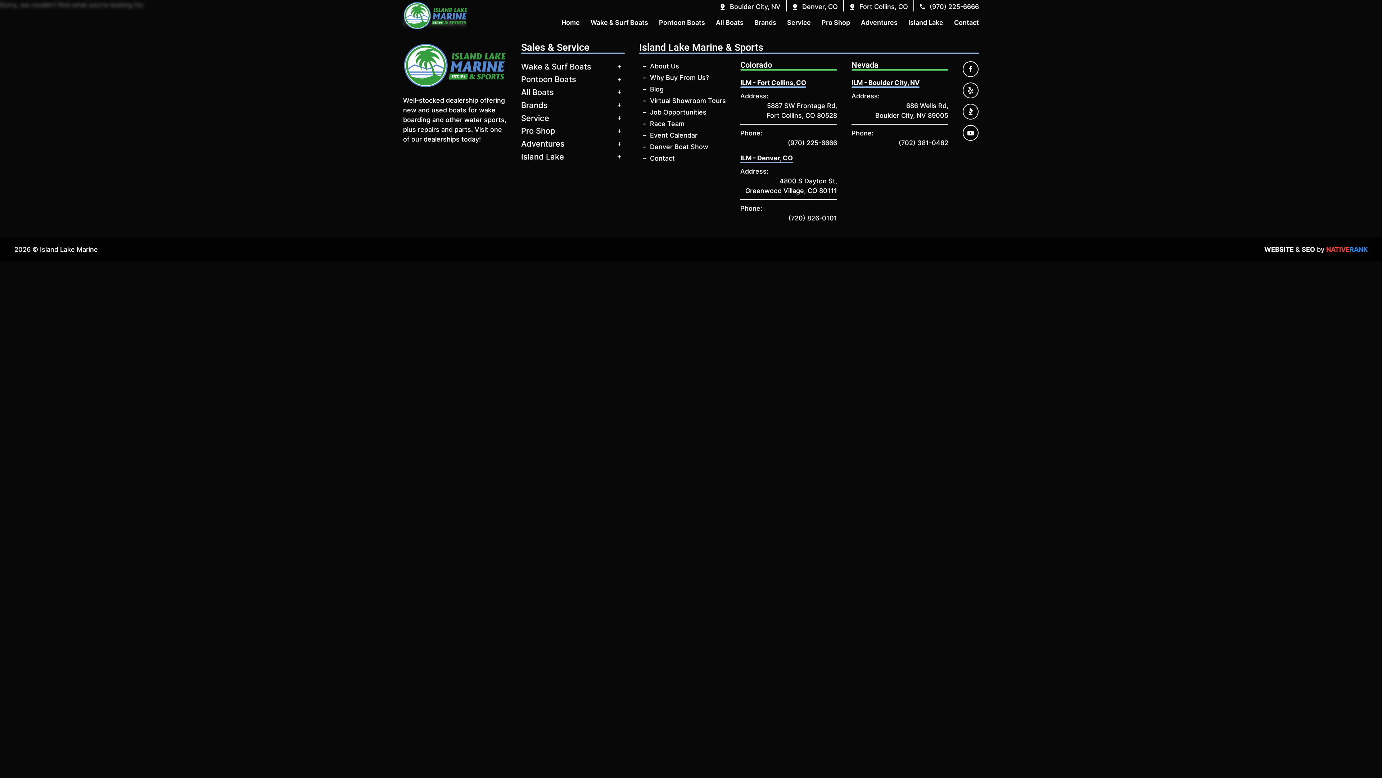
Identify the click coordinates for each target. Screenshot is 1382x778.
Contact (662, 158)
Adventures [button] (879, 22)
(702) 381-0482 (923, 143)
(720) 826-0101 (813, 218)
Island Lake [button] (925, 22)
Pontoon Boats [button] (682, 22)
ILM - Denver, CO (766, 158)
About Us (664, 66)
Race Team (667, 124)
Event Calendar (673, 135)
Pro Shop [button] (836, 22)
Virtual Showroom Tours (688, 100)
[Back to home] (435, 15)
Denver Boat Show (679, 147)
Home (570, 22)
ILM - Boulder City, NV (886, 82)
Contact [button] (966, 22)
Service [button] (799, 22)
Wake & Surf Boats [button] (619, 22)
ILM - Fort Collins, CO (773, 82)
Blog (657, 89)
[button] (750, 7)
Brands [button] (765, 22)
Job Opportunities (678, 112)
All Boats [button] (730, 22)
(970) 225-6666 (812, 143)
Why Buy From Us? (679, 77)
